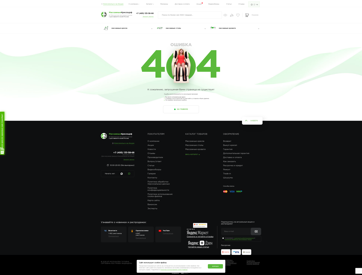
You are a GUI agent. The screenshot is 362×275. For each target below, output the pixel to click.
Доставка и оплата (182, 4)
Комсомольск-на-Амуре (113, 4)
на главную (182, 109)
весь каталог (191, 154)
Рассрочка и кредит (233, 165)
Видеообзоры (213, 4)
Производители (155, 157)
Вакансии (152, 204)
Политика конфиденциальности (158, 189)
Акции (199, 4)
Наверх (254, 121)
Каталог (149, 4)
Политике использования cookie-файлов (173, 269)
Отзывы (241, 4)
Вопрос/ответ (154, 161)
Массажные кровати (195, 149)
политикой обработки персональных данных (238, 239)
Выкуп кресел (230, 145)
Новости (152, 149)
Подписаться (113, 236)
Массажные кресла (194, 141)
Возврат (227, 141)
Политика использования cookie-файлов (160, 195)
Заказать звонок (148, 16)
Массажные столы (194, 145)
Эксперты (152, 208)
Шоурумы (228, 178)
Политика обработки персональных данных (159, 183)
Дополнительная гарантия (236, 153)
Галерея (152, 174)
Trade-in (227, 174)
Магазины (164, 4)
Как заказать (229, 161)
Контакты (152, 178)
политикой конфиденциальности (244, 238)
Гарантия (227, 149)
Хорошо (215, 266)
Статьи (229, 4)
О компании (133, 4)
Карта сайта (154, 200)
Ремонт (226, 169)
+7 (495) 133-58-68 (145, 13)
